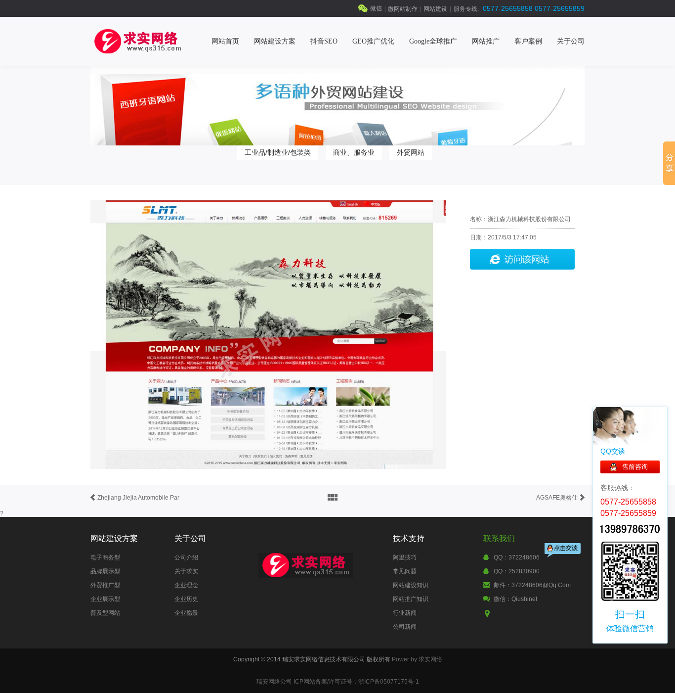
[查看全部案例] (333, 498)
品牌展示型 (105, 571)
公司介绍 (186, 557)
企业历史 (186, 599)
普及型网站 (105, 612)
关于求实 (186, 571)
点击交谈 (563, 551)
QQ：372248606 (517, 557)
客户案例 (528, 41)
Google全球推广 (433, 41)
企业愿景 (186, 612)
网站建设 (435, 8)
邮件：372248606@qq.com (532, 585)
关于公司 (571, 41)
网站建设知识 (410, 585)
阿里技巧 (405, 557)
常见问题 (405, 571)
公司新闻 (405, 626)
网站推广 (486, 41)
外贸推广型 (105, 585)
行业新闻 (405, 612)
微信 (376, 8)
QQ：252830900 (517, 571)
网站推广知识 (410, 599)
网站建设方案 (274, 41)
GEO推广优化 (373, 41)
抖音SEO (324, 41)
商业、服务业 (354, 152)
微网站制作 (403, 8)
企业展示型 (105, 599)
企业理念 (186, 585)
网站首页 (225, 41)
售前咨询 (635, 466)
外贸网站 (410, 152)
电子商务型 (105, 557)
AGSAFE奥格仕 (557, 497)
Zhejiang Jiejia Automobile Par (138, 497)
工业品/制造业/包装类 (278, 152)
